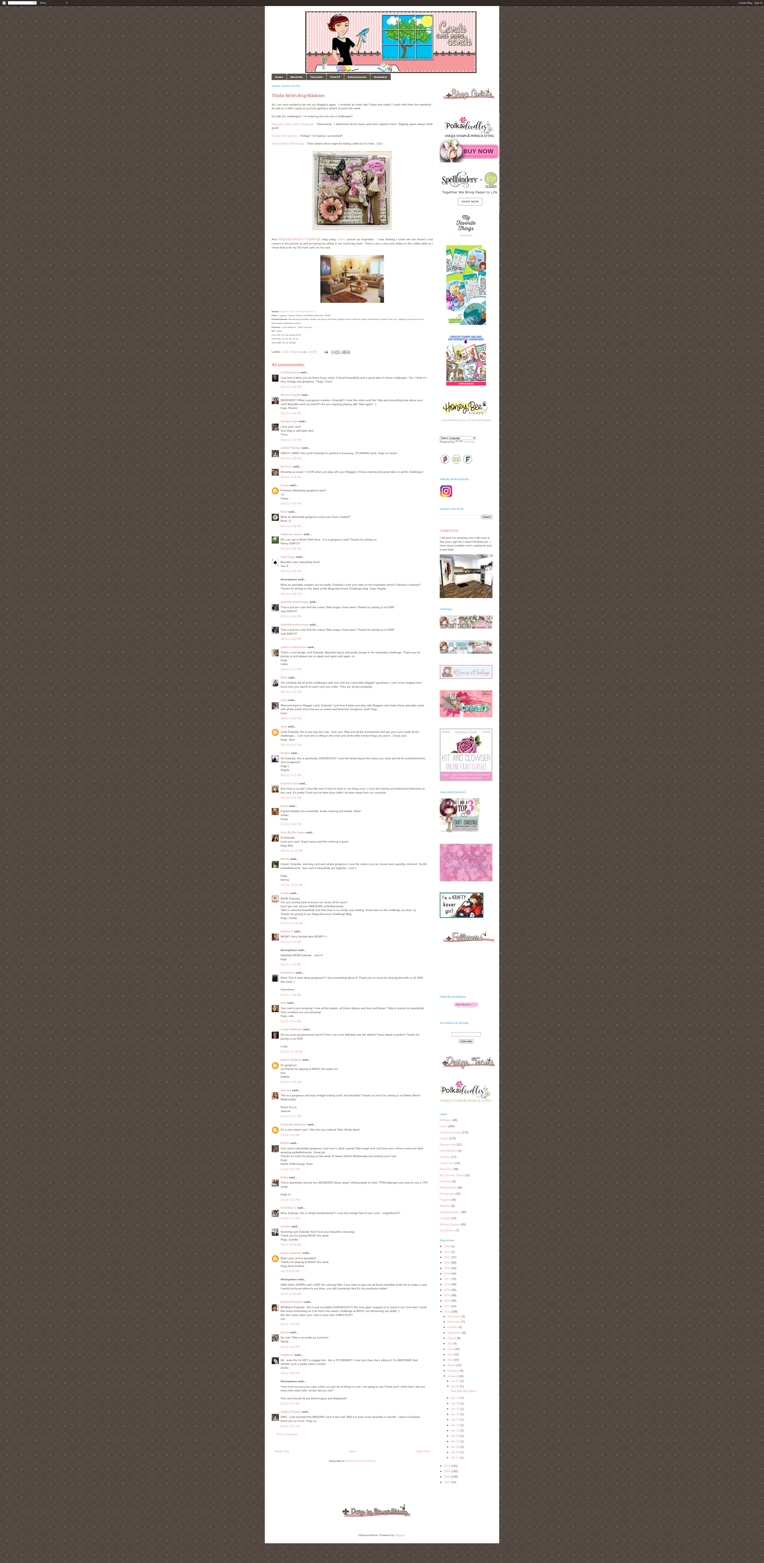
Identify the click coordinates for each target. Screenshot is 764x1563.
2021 (447, 1257)
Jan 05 (455, 1446)
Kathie (285, 1143)
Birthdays (445, 1120)
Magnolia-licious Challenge (299, 239)
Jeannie (286, 1090)
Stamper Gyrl (289, 421)
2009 (447, 1471)
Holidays (445, 1156)
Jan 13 (455, 1430)
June (450, 1349)
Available (380, 76)
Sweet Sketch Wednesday (288, 143)
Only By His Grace (293, 832)
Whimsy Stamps (450, 1224)
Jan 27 (455, 1408)
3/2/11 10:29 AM (291, 1244)
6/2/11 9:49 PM (290, 1373)
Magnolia (296, 351)
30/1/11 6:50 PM (291, 718)
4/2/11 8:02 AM (290, 1271)
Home (279, 76)
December (454, 1316)
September (454, 1332)
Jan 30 (455, 1386)
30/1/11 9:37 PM (291, 775)
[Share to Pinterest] (348, 352)
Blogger (400, 1535)
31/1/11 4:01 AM (291, 941)
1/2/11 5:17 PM (290, 1218)
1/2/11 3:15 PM (290, 1169)
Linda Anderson (291, 1029)
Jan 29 (455, 1397)
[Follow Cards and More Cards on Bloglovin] (466, 1007)
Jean (284, 726)
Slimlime (445, 1205)
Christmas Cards (450, 1132)
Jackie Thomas (291, 447)
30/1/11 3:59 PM (291, 386)
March (451, 1365)
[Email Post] (326, 351)
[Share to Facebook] (345, 352)
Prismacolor (447, 1193)
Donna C (286, 466)
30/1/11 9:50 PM (291, 824)
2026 (447, 1246)
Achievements (357, 76)
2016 (447, 1284)
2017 (447, 1279)
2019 (447, 1268)
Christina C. (288, 1207)
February (453, 1370)
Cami (284, 700)
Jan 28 (455, 1403)
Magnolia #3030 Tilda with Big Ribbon (297, 311)
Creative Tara (289, 783)
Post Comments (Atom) (361, 1460)
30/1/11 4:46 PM (291, 526)
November (454, 1321)
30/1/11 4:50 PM (291, 548)
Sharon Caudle (291, 394)
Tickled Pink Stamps (284, 135)
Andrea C (287, 931)
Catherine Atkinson (294, 1124)
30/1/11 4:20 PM (291, 413)
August (452, 1338)
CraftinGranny (290, 372)
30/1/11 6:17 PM (291, 669)
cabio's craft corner (294, 647)
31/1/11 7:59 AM (291, 994)
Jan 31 (455, 1380)
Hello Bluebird (448, 1150)
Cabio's (341, 239)
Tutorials (316, 76)
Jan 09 (455, 1435)
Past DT (335, 76)
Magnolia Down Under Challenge (293, 124)
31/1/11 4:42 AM (291, 964)
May (450, 1354)
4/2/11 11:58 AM (291, 1293)
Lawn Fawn (447, 1163)
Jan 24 (455, 1414)
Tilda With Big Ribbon (463, 1391)
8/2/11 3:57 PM (290, 1426)
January (452, 1376)
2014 (447, 1295)
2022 (447, 1251)
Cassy (285, 485)
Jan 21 (455, 1419)
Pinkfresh (445, 1181)
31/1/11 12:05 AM (292, 923)
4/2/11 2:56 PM (290, 1346)
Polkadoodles (448, 1187)
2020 (447, 1262)
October (452, 1327)
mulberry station (292, 534)
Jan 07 (455, 1441)
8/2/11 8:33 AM (290, 1403)
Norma (285, 858)
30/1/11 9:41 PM (291, 797)
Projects (445, 1199)
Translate (469, 441)
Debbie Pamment (292, 1301)
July (450, 1343)
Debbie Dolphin (291, 1059)
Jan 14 (455, 1425)
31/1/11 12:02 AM (292, 885)
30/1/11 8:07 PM (291, 744)
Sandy (285, 1332)
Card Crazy (288, 556)
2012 (447, 1306)
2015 (447, 1289)
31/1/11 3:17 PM (291, 1116)
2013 (447, 1300)
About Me (296, 76)
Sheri (284, 677)
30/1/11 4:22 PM (291, 439)
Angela (285, 753)
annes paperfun (291, 1252)
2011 (447, 1311)
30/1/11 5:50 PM (291, 616)
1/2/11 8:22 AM (290, 1135)
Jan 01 (455, 1457)
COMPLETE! (449, 531)
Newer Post (282, 1451)
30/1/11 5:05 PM (291, 571)
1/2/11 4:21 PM (290, 1199)
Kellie (284, 1177)
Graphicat (287, 1354)
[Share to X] (341, 352)
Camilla (285, 1226)
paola (284, 805)
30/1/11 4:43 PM (291, 477)
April (450, 1359)
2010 (447, 1465)
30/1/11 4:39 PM (291, 458)
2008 (447, 1476)
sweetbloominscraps (295, 601)
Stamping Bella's (450, 1212)
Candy (285, 893)
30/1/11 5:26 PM (291, 593)
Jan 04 (455, 1452)
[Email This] (333, 352)
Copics (444, 1138)
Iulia (283, 1002)
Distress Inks (448, 1144)
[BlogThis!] (337, 352)
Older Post (423, 1451)
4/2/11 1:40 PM (290, 1324)
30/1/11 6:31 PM (291, 691)
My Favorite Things (452, 1175)
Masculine (446, 1169)
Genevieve (288, 972)
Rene (284, 511)
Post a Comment (287, 1434)
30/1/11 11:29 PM (292, 850)
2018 (447, 1273)
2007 (447, 1482)
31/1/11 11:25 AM (291, 1051)
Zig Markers (447, 1230)
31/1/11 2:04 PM (291, 1082)
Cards (285, 351)
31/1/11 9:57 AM (291, 1021)
